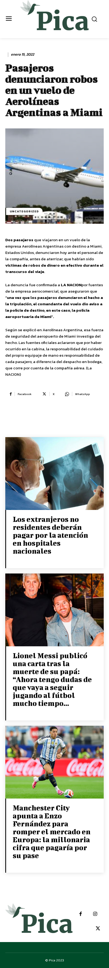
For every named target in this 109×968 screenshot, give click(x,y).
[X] (98, 929)
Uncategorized (24, 211)
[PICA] (54, 18)
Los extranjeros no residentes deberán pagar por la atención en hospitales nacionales (50, 535)
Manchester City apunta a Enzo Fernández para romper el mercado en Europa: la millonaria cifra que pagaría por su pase (51, 831)
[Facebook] (81, 914)
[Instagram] (95, 914)
